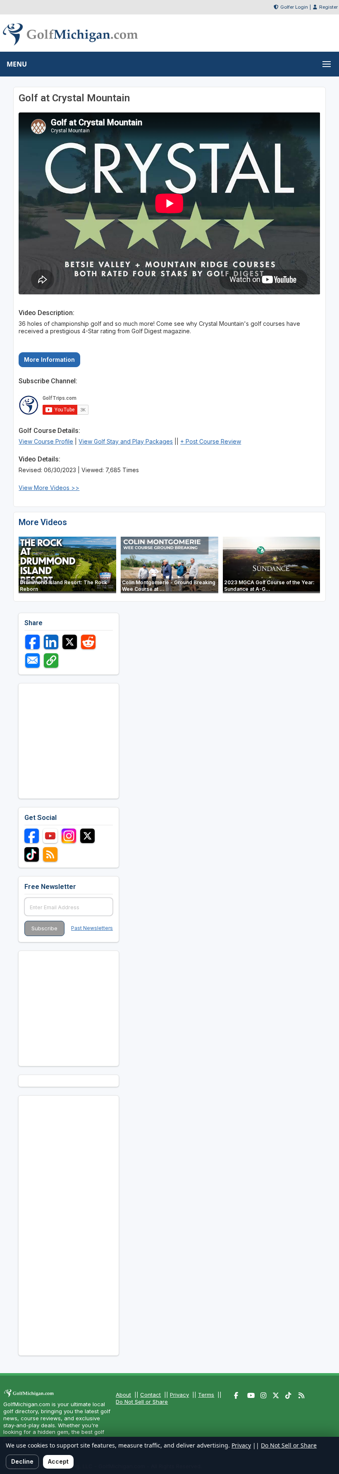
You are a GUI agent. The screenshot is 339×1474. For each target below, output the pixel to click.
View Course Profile (46, 441)
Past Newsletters (92, 928)
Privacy (179, 1394)
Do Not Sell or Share (142, 1401)
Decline (22, 1461)
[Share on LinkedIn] (51, 642)
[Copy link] (51, 660)
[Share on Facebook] (32, 642)
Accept (58, 1461)
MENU (17, 64)
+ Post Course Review (210, 441)
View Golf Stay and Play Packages (126, 441)
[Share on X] (69, 642)
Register (328, 7)
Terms (206, 1394)
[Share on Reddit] (88, 642)
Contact (150, 1394)
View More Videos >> (49, 487)
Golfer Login (294, 7)
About (123, 1394)
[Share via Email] (32, 660)
